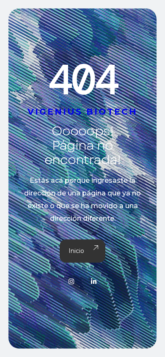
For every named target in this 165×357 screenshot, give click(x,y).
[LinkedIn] (93, 281)
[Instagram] (71, 281)
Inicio (76, 251)
